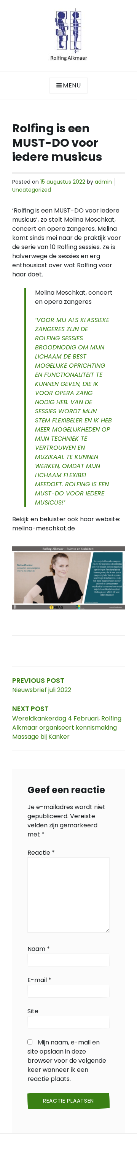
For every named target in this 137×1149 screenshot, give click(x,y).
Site (32, 1011)
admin (103, 182)
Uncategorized (31, 190)
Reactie (41, 852)
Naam (38, 948)
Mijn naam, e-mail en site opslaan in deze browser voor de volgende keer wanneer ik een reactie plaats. (66, 1060)
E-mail (39, 980)
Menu (72, 85)
